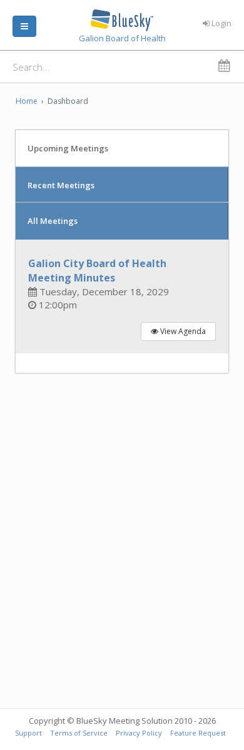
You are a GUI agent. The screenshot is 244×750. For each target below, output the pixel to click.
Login (220, 23)
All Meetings (53, 220)
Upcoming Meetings (68, 148)
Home (27, 101)
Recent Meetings (61, 185)
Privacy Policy (139, 732)
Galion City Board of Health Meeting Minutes (97, 270)
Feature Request (198, 732)
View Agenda (182, 331)
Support (28, 732)
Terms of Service (79, 732)
